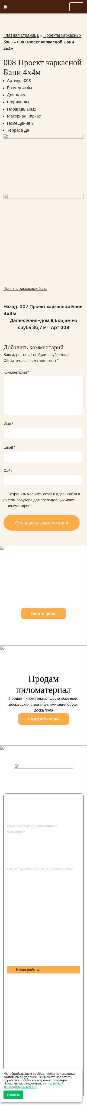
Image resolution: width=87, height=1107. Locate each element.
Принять (13, 1095)
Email (9, 447)
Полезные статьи (22, 988)
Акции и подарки (21, 933)
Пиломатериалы (21, 982)
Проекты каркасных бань (25, 289)
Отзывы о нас (19, 976)
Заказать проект (21, 939)
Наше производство (24, 957)
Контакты (15, 951)
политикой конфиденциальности (33, 1084)
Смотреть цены (44, 719)
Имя (8, 424)
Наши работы (28, 970)
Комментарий (16, 372)
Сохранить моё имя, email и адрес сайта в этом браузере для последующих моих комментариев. (43, 500)
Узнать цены (43, 613)
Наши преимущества (25, 963)
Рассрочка (16, 994)
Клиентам (15, 945)
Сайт (7, 471)
